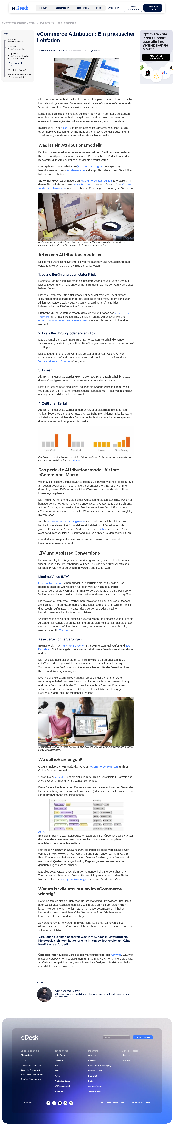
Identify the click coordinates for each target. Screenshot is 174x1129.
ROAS (65, 128)
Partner (58, 1076)
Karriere (126, 1060)
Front (23, 1060)
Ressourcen (69, 22)
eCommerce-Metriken (104, 766)
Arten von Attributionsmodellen (16, 47)
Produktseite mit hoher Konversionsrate (62, 320)
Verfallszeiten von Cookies (54, 361)
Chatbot (92, 1055)
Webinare (59, 1060)
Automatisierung (96, 1086)
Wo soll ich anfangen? (17, 70)
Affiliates (59, 1091)
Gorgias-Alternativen (31, 1079)
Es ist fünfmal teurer (50, 583)
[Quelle (76, 460)
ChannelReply (27, 1055)
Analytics (60, 777)
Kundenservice (76, 170)
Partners (58, 1070)
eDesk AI (92, 1060)
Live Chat (92, 1076)
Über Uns (126, 1055)
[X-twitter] (71, 1103)
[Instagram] (54, 1103)
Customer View (95, 1070)
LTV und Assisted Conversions (15, 64)
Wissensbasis (94, 1091)
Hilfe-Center (60, 1055)
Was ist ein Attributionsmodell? (16, 40)
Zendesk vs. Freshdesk (31, 1065)
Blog (57, 1065)
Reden (91, 1081)
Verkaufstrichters (83, 184)
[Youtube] (60, 1103)
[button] (114, 8)
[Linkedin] (48, 1103)
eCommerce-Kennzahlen (96, 180)
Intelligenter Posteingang (99, 1065)
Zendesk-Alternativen (31, 1070)
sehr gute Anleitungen (74, 879)
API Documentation (63, 1086)
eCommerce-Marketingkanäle (66, 521)
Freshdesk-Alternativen (32, 1074)
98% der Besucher (73, 645)
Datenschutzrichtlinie (141, 1102)
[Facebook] (65, 1103)
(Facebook (83, 166)
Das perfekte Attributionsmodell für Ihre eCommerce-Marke (18, 56)
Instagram (97, 166)
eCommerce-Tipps (51, 22)
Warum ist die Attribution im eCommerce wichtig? (19, 75)
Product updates (62, 1081)
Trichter (102, 529)
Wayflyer (116, 955)
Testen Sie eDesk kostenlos (55, 948)
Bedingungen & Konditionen (112, 1102)
